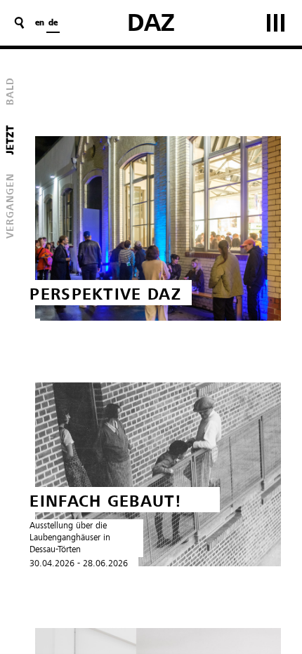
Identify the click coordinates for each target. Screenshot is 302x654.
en (39, 23)
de (53, 23)
